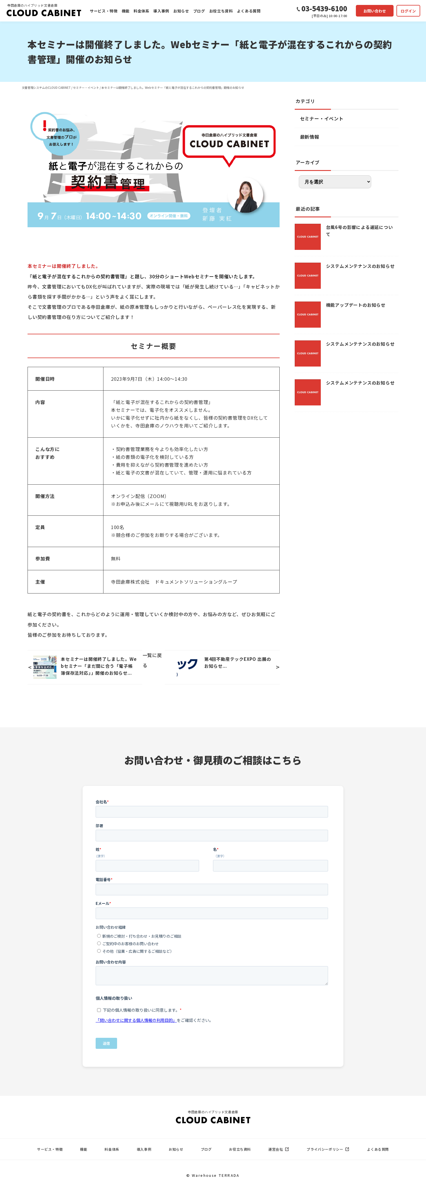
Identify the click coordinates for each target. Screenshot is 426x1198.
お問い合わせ (374, 11)
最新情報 (309, 136)
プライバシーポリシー (325, 1149)
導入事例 (161, 11)
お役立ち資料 (221, 11)
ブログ (199, 11)
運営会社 (275, 1149)
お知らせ (181, 11)
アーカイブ (308, 162)
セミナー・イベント (322, 118)
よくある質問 (249, 11)
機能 (126, 11)
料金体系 (142, 11)
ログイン (408, 11)
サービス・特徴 (104, 11)
